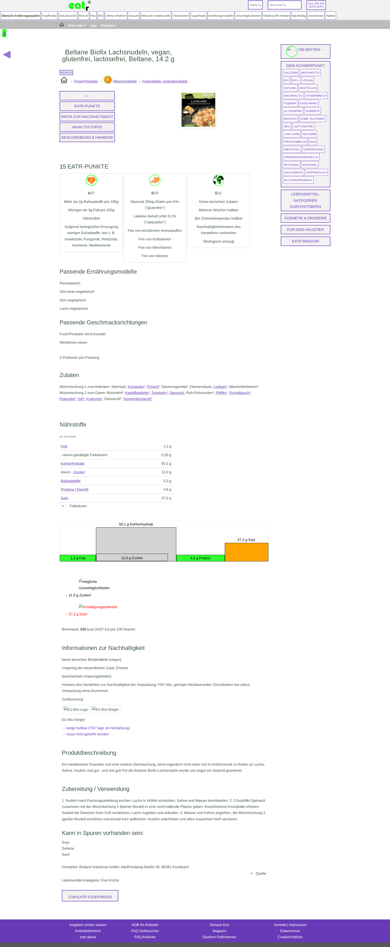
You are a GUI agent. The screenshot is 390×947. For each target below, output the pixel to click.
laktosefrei (303, 126)
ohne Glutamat (312, 118)
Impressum (297, 925)
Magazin (219, 931)
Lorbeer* (220, 387)
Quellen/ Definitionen (219, 937)
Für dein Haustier (305, 230)
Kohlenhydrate (72, 463)
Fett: (64, 446)
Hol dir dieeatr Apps (316, 5)
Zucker (79, 472)
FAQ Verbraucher (145, 931)
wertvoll (292, 149)
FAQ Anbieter (145, 937)
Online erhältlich (115, 15)
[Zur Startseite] (80, 6)
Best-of (83, 15)
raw (312, 141)
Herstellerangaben (251, 874)
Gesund (134, 15)
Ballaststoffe (70, 481)
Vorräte (313, 111)
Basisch (290, 118)
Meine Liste (75, 25)
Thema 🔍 (255, 5)
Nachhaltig (299, 15)
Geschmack (316, 15)
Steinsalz (176, 393)
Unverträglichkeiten (248, 15)
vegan (307, 80)
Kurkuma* (94, 399)
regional (291, 164)
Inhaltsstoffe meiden (276, 15)
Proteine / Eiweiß (74, 489)
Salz (64, 498)
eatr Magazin (305, 241)
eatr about (88, 937)
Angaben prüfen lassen (88, 925)
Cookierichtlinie (290, 937)
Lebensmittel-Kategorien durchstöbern (305, 200)
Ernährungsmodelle (220, 15)
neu (287, 126)
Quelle (261, 873)
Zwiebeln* (159, 393)
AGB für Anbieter (145, 925)
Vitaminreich (181, 15)
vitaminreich (316, 95)
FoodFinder (49, 15)
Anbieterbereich (88, 931)
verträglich (316, 172)
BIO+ (295, 80)
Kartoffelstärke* (137, 393)
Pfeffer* (222, 393)
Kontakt (280, 925)
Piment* (153, 387)
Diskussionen (68, 15)
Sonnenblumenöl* (137, 399)
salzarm (291, 72)
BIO (100, 15)
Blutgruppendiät (298, 180)
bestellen (308, 88)
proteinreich (295, 141)
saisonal (309, 164)
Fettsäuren (78, 506)
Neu (93, 15)
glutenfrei (293, 111)
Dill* (81, 399)
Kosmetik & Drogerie (305, 218)
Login (93, 25)
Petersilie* (68, 399)
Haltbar (330, 15)
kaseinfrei (309, 103)
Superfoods (198, 15)
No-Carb (309, 134)
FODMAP (290, 103)
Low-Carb (291, 134)
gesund (290, 88)
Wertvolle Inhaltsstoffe (155, 15)
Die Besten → (311, 50)
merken (66, 72)
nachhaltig (310, 72)
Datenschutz (290, 931)
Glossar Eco (219, 925)
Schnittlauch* (240, 393)
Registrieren (108, 25)
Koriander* (136, 387)
